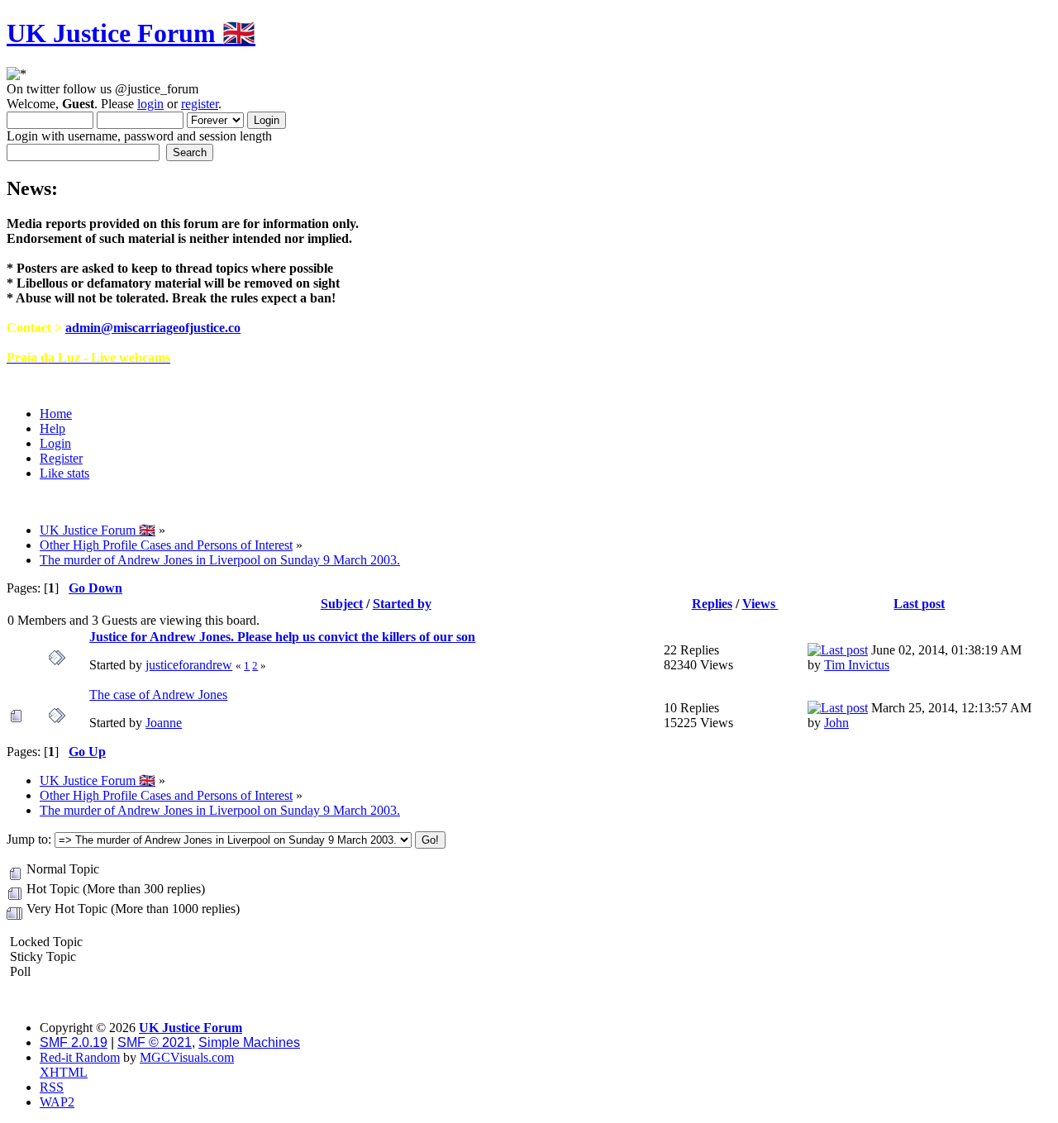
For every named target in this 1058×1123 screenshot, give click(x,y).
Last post (919, 604)
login (150, 104)
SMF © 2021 (154, 1042)
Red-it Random (80, 1057)
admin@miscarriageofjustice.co (153, 328)
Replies (712, 604)
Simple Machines (249, 1042)
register (199, 104)
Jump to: (29, 839)
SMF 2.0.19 (73, 1042)
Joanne (163, 723)
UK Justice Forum (190, 1028)
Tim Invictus (856, 665)
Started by (402, 604)
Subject (342, 604)
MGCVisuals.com (187, 1057)
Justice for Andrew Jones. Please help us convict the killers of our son (282, 637)
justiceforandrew (188, 665)
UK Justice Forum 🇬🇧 (131, 33)
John (836, 723)
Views (760, 604)
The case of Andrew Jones (158, 695)
